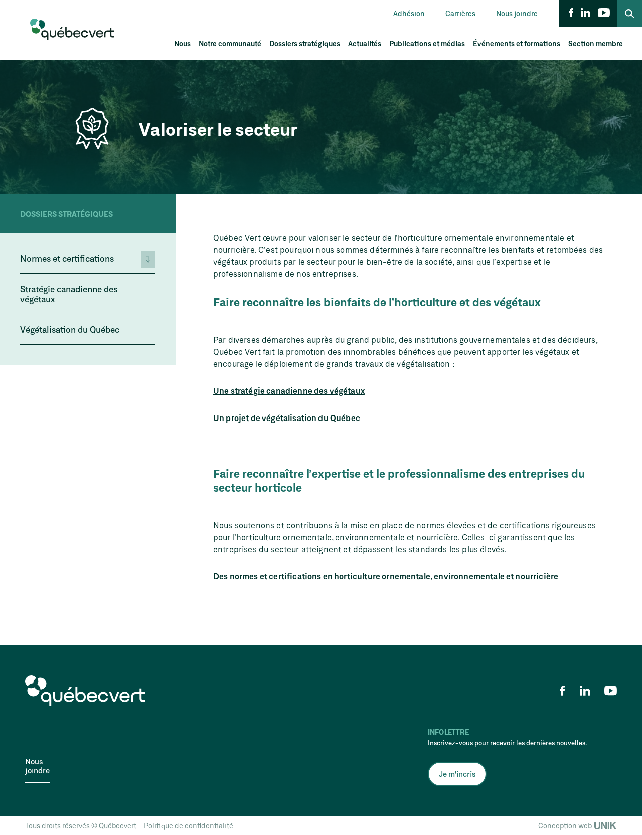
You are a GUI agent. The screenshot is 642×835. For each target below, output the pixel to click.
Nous (182, 43)
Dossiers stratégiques (304, 43)
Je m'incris (457, 773)
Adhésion (409, 13)
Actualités (364, 43)
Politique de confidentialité (188, 825)
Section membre (595, 43)
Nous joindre (517, 13)
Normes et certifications (67, 258)
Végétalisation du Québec (69, 329)
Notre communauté (230, 43)
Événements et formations (516, 43)
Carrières (460, 13)
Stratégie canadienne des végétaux (68, 294)
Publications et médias (427, 43)
